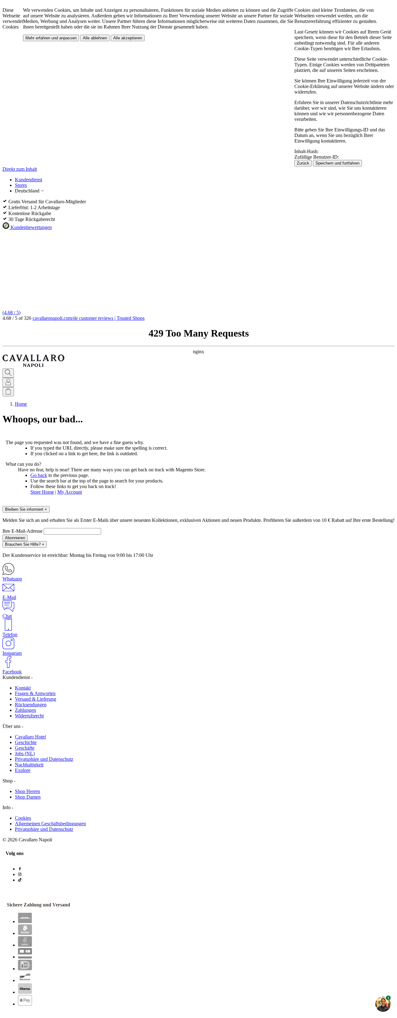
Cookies (23, 818)
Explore (22, 770)
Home (21, 404)
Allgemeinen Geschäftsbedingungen (50, 823)
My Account (69, 492)
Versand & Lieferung (35, 699)
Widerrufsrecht (29, 715)
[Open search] (8, 373)
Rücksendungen (31, 704)
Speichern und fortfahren (337, 163)
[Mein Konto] (8, 382)
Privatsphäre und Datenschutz (44, 759)
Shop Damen (28, 797)
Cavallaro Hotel (30, 736)
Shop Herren (27, 791)
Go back (38, 475)
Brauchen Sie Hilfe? (24, 544)
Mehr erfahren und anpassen (51, 38)
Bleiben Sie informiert (26, 509)
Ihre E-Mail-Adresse (23, 531)
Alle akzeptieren (127, 38)
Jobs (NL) (25, 753)
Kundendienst (28, 179)
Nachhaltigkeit (29, 764)
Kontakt (23, 687)
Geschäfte (24, 748)
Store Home (42, 492)
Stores (21, 185)
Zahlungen (25, 710)
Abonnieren (15, 537)
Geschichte (26, 742)
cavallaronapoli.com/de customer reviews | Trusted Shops (89, 318)
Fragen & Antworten (35, 693)
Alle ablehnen (95, 38)
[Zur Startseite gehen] (33, 365)
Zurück (303, 163)
